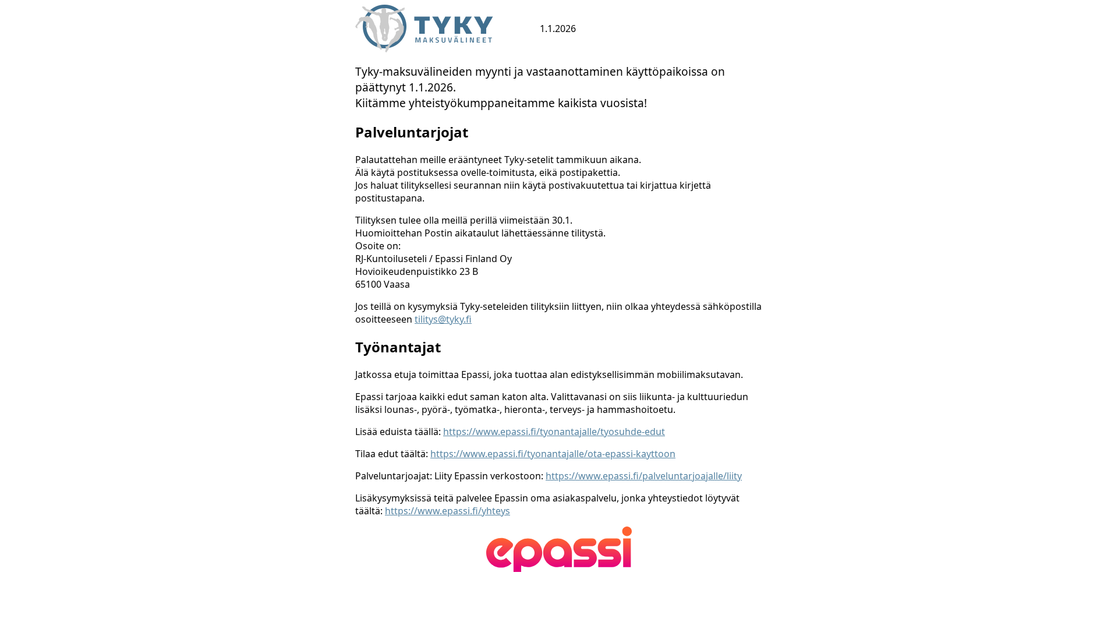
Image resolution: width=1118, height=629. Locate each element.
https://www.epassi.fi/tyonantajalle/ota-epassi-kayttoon (552, 453)
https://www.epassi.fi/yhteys (447, 510)
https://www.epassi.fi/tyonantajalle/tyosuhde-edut (554, 431)
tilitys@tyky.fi (443, 319)
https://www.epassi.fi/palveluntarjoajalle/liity (644, 475)
